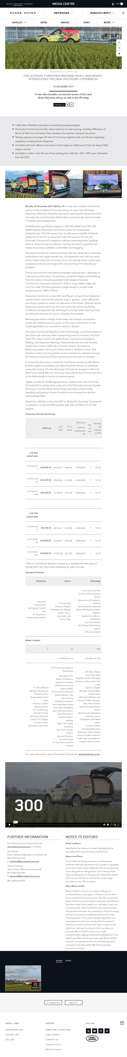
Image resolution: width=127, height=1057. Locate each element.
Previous (54, 1002)
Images (65, 23)
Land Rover (17, 4)
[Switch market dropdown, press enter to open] (112, 4)
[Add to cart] (67, 104)
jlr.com (9, 1039)
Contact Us (52, 1039)
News (44, 23)
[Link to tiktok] (107, 1030)
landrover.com (14, 1029)
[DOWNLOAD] (119, 42)
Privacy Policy (54, 1049)
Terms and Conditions (58, 1029)
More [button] (107, 23)
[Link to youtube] (94, 1030)
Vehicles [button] (17, 23)
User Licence (53, 1034)
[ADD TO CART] (119, 53)
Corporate (28, 4)
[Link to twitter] (88, 1030)
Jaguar (9, 4)
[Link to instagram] (100, 1030)
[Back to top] (122, 1023)
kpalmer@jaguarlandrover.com (24, 861)
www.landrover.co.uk (89, 754)
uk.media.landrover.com (19, 846)
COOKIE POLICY (53, 1044)
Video (86, 23)
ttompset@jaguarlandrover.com (25, 875)
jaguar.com (12, 1034)
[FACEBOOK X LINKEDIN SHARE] (72, 105)
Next (72, 1002)
